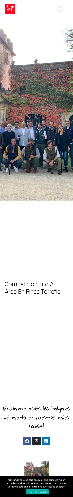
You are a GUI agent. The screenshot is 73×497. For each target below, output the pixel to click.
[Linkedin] (46, 441)
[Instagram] (36, 441)
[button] (59, 9)
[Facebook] (27, 441)
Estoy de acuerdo (37, 492)
